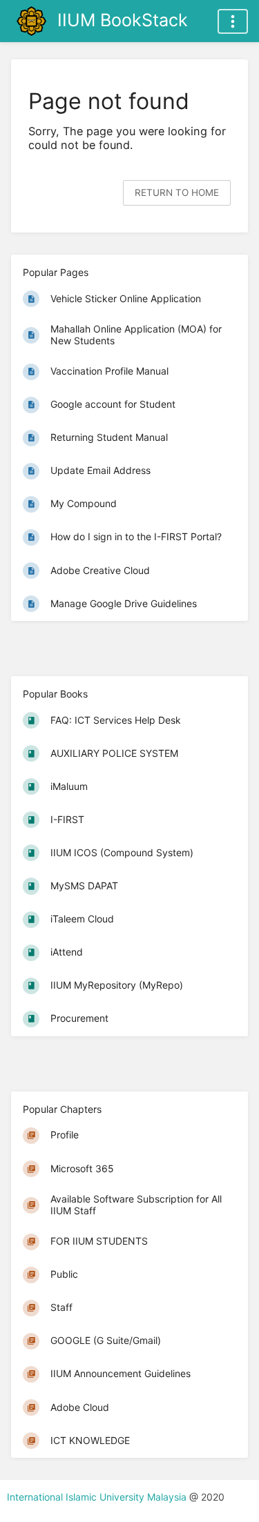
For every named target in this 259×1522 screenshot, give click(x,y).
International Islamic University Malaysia (98, 1497)
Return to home (177, 192)
